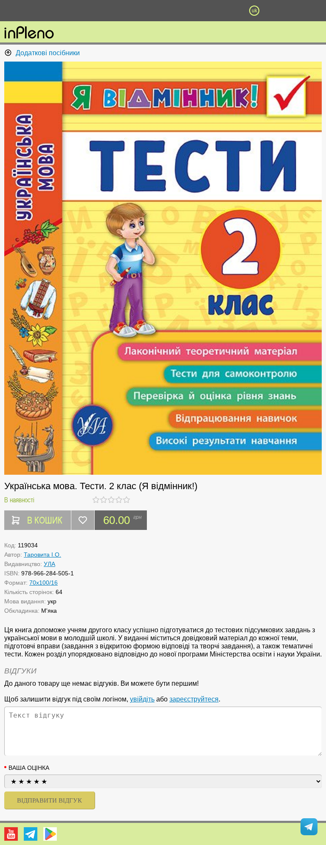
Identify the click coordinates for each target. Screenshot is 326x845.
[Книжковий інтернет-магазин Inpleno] (29, 33)
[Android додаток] (50, 834)
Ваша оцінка (28, 767)
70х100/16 (43, 582)
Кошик (208, 11)
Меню (72, 11)
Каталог (25, 11)
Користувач (163, 11)
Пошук (117, 11)
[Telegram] (30, 834)
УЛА (49, 564)
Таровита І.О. (42, 554)
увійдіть (142, 699)
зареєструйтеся (194, 699)
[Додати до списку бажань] (82, 520)
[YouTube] (11, 834)
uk (254, 11)
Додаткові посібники (48, 52)
